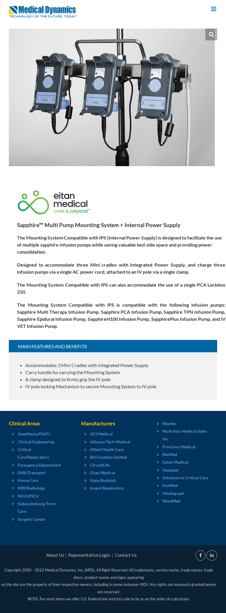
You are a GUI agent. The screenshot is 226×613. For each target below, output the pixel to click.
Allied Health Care (107, 449)
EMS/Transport (32, 472)
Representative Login (89, 555)
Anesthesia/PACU (34, 433)
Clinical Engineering (36, 441)
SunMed (170, 485)
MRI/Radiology (31, 487)
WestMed (171, 500)
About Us (55, 555)
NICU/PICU (28, 495)
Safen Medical (175, 462)
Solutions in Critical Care (185, 477)
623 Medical (101, 433)
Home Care (28, 480)
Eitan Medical (102, 472)
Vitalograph (173, 493)
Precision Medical (178, 446)
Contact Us (126, 555)
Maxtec (169, 423)
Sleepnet (170, 469)
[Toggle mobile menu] (214, 9)
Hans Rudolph (103, 480)
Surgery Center (31, 519)
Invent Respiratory (107, 487)
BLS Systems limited (108, 457)
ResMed (169, 454)
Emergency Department (39, 464)
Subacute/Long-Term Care (37, 507)
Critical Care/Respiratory (33, 453)
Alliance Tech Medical (110, 441)
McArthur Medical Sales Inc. (184, 435)
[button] (211, 34)
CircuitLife (99, 464)
